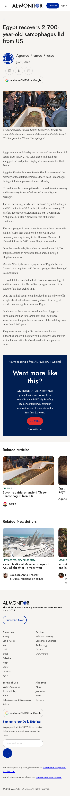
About (38, 687)
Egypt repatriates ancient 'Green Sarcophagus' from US (25, 494)
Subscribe (52, 5)
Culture (39, 649)
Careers (39, 700)
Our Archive (42, 654)
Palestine (7, 658)
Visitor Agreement (11, 687)
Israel (5, 654)
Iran (4, 645)
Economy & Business (46, 640)
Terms (30, 429)
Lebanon (7, 671)
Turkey (6, 636)
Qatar (5, 667)
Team (38, 695)
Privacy (39, 429)
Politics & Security (44, 636)
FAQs (5, 695)
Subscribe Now (15, 620)
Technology (41, 645)
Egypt (5, 662)
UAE (5, 649)
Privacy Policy (9, 691)
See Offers (35, 421)
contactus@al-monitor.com (49, 777)
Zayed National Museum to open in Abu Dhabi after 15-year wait (26, 566)
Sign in (64, 5)
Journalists (40, 691)
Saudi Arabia (9, 640)
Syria (5, 675)
